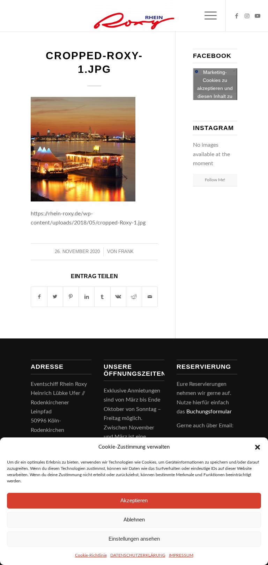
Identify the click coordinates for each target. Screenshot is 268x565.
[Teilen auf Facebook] (39, 297)
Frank (126, 251)
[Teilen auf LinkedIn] (86, 297)
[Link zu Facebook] (236, 15)
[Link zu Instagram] (247, 15)
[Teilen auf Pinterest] (71, 297)
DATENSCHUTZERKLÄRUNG (137, 555)
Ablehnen (134, 519)
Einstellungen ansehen (134, 539)
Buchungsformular (209, 411)
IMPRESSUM (181, 555)
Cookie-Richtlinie (91, 555)
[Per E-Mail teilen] (149, 297)
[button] (257, 447)
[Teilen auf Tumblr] (102, 297)
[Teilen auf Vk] (118, 297)
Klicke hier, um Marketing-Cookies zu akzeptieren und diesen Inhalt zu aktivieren (215, 84)
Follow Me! (215, 180)
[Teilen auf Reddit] (134, 297)
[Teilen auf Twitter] (55, 297)
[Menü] (207, 15)
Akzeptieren (134, 500)
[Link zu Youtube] (257, 15)
